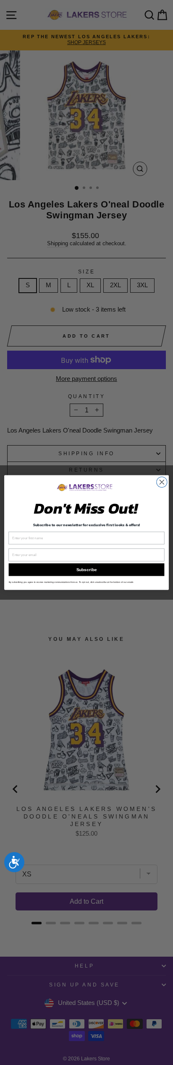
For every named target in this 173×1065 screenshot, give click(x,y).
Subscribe (86, 569)
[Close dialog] (162, 482)
